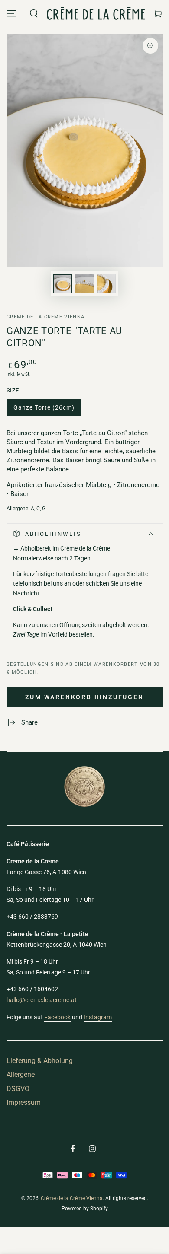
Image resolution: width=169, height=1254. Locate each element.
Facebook (57, 1017)
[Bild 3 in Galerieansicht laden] (106, 283)
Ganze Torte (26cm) (44, 410)
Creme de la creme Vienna (45, 317)
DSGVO (17, 1089)
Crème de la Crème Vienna (72, 1198)
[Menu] (11, 13)
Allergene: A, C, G (26, 509)
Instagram (98, 1017)
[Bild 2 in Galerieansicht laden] (84, 283)
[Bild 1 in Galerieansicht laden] (62, 283)
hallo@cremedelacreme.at (41, 999)
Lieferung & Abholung (39, 1061)
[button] (34, 13)
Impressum (23, 1102)
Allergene (20, 1074)
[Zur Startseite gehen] (96, 13)
